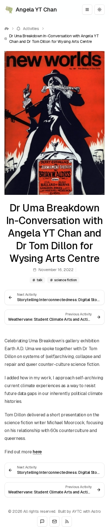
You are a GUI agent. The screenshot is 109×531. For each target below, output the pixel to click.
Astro (96, 511)
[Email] (54, 521)
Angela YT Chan (36, 9)
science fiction (65, 280)
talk (39, 280)
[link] (54, 38)
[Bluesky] (42, 521)
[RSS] (67, 521)
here (37, 451)
